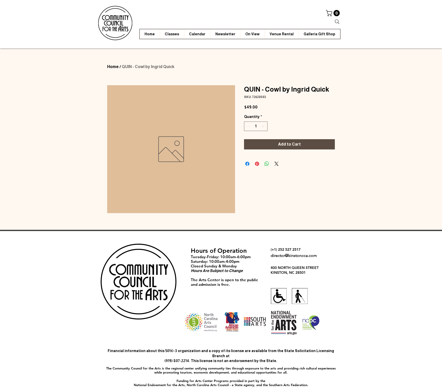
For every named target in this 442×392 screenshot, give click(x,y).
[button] (333, 13)
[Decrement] (248, 126)
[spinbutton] (255, 126)
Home (113, 66)
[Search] (337, 21)
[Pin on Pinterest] (257, 164)
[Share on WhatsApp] (267, 164)
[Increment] (263, 126)
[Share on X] (276, 164)
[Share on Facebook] (247, 164)
